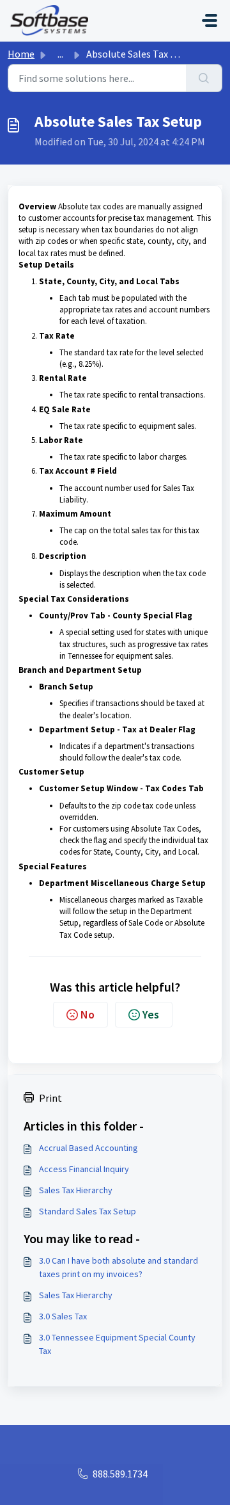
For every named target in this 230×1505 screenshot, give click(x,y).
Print (50, 1097)
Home (21, 53)
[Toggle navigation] (209, 20)
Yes (150, 1014)
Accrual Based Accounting (88, 1148)
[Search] (204, 78)
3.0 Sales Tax (63, 1316)
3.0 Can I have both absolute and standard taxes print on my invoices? (118, 1267)
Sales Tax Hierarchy (75, 1190)
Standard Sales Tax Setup (87, 1211)
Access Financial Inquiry (84, 1169)
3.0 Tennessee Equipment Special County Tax (117, 1344)
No (87, 1014)
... (60, 53)
